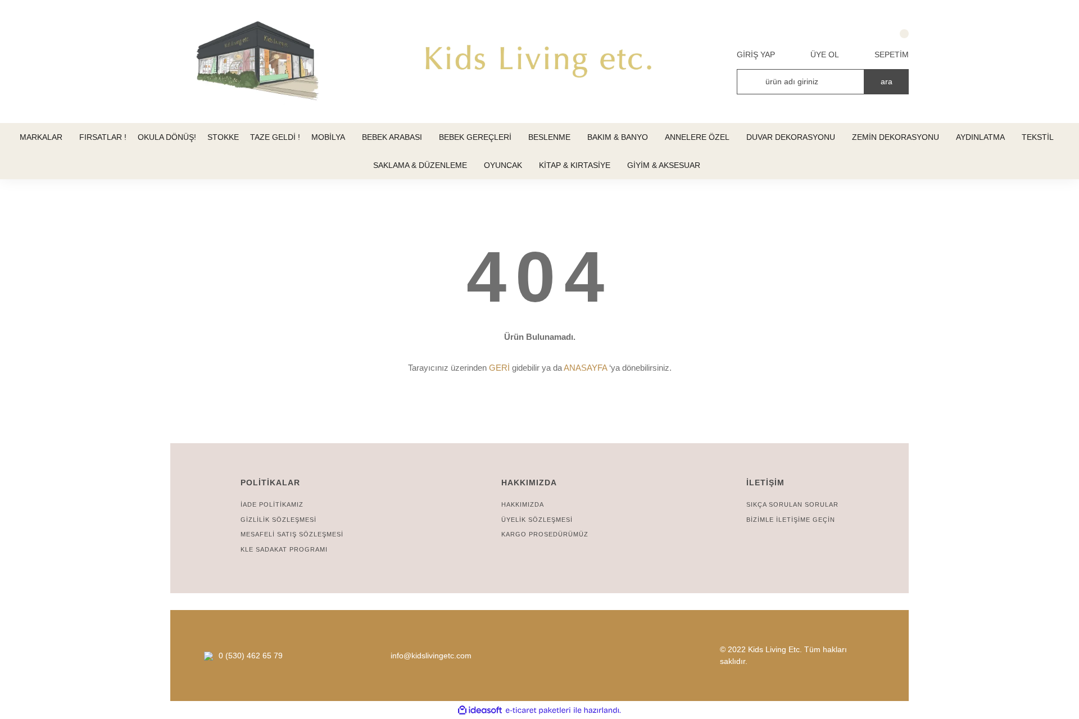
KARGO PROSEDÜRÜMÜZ (544, 534)
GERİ (499, 367)
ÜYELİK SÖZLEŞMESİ (537, 519)
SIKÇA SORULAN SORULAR (792, 504)
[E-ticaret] (538, 710)
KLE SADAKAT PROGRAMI (284, 549)
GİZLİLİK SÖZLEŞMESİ (278, 519)
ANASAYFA (585, 367)
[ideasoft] (479, 710)
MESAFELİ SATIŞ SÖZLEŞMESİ (292, 534)
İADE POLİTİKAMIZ (272, 504)
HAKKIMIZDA (522, 504)
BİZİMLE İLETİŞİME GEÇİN (790, 519)
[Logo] (539, 61)
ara (886, 81)
